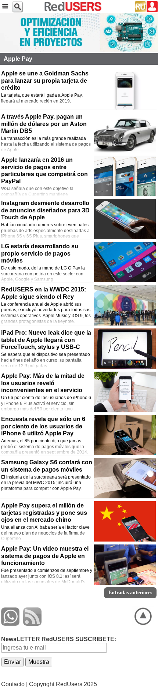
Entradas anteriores (130, 592)
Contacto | (14, 684)
